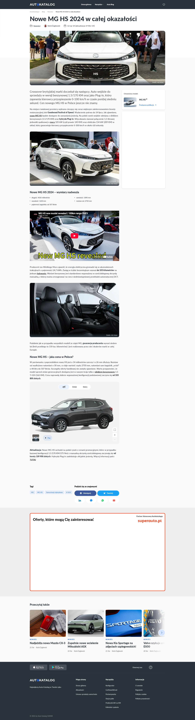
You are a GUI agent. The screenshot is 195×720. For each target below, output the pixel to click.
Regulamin (139, 690)
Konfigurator (110, 685)
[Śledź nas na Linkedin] (150, 667)
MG (32, 492)
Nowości (33, 639)
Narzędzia (110, 679)
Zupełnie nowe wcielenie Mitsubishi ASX (83, 644)
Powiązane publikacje (146, 105)
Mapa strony (81, 679)
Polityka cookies (140, 694)
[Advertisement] (143, 150)
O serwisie (139, 685)
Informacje (139, 679)
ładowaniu (41, 273)
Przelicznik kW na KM (113, 703)
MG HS (40, 492)
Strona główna (81, 685)
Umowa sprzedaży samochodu (86, 694)
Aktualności (80, 690)
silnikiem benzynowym (105, 371)
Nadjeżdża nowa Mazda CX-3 (47, 643)
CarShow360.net (111, 690)
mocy (52, 122)
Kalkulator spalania (112, 707)
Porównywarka (111, 694)
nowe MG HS (36, 115)
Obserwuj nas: (137, 667)
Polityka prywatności (142, 698)
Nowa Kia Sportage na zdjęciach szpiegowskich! (121, 644)
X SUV (68, 492)
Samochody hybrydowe (54, 492)
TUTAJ (33, 459)
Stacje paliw (110, 698)
